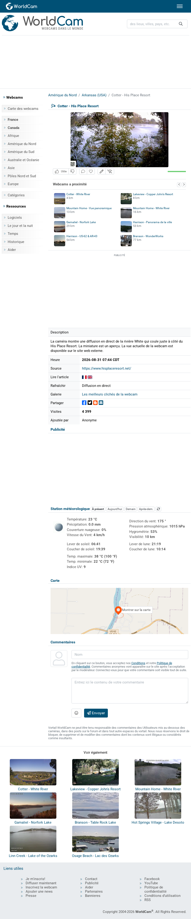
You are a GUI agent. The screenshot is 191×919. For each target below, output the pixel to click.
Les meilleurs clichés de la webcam (109, 394)
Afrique (13, 136)
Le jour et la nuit (20, 226)
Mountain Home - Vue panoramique (89, 208)
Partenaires (94, 891)
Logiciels (15, 217)
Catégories (16, 195)
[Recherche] (180, 24)
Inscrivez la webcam (41, 887)
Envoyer (98, 713)
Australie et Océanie (23, 160)
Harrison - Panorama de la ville (152, 222)
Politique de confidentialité (155, 889)
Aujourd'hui (115, 509)
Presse (31, 896)
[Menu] (180, 6)
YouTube (151, 883)
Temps (13, 234)
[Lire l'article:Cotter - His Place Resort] (84, 377)
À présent (98, 509)
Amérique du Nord (22, 144)
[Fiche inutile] (72, 171)
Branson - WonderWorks (148, 236)
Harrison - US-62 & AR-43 (81, 236)
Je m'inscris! (35, 879)
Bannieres (92, 896)
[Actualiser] (158, 509)
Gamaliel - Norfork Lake (81, 222)
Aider (12, 250)
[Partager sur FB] (84, 403)
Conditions (138, 663)
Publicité (92, 883)
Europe (13, 184)
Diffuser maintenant (41, 883)
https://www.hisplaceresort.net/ (106, 368)
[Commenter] (83, 171)
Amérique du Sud (21, 152)
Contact (91, 879)
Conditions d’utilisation (162, 896)
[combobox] (157, 24)
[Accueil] (22, 6)
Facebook (152, 879)
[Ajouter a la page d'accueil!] (91, 171)
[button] (102, 171)
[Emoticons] (76, 713)
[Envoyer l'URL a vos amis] (101, 403)
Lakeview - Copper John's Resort (153, 194)
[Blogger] (95, 403)
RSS (147, 900)
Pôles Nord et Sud (22, 176)
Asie (11, 168)
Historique (16, 242)
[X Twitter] (90, 403)
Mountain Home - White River (151, 208)
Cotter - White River (78, 194)
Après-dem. (146, 509)
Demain (131, 509)
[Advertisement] (95, 61)
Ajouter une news (39, 891)
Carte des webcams (23, 109)
